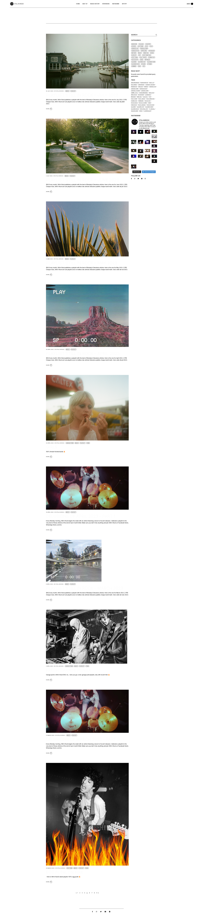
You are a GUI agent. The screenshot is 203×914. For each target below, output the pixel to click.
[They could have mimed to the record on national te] (133, 166)
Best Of (151, 82)
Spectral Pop (144, 108)
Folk (146, 46)
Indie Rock (134, 94)
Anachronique (135, 82)
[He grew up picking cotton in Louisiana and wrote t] (140, 142)
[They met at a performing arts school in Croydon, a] (140, 156)
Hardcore (144, 50)
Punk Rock (134, 104)
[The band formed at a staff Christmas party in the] (133, 156)
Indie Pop (151, 92)
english (140, 86)
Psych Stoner (143, 102)
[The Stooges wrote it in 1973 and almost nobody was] (154, 136)
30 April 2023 (50, 349)
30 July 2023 (49, 91)
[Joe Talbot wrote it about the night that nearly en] (133, 150)
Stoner (149, 64)
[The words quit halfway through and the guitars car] (133, 132)
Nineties (146, 52)
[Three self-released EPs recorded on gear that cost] (147, 142)
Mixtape (134, 52)
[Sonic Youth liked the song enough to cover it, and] (140, 132)
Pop (139, 55)
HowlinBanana (143, 92)
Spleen (143, 64)
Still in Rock (59, 91)
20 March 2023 (50, 868)
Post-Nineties (147, 55)
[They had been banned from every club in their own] (154, 161)
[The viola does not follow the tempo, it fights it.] (133, 142)
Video (140, 110)
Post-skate (141, 98)
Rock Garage (142, 104)
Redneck (147, 59)
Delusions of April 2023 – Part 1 (80, 516)
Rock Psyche (150, 104)
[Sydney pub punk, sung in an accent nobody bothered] (154, 141)
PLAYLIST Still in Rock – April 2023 (83, 353)
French (146, 86)
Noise (152, 52)
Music (67, 91)
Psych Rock (135, 59)
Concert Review (150, 84)
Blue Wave (134, 84)
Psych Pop (148, 100)
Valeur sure (134, 110)
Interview (141, 94)
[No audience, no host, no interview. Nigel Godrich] (154, 131)
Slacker (134, 61)
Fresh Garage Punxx (68, 670)
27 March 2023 (50, 735)
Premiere (140, 100)
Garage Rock (135, 50)
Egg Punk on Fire (64, 872)
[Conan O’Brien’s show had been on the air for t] (154, 151)
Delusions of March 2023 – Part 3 (83, 739)
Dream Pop (134, 86)
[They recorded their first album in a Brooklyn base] (147, 150)
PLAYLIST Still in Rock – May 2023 (81, 263)
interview (151, 50)
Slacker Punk (151, 61)
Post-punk (134, 98)
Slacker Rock (135, 64)
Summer (134, 66)
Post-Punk (135, 57)
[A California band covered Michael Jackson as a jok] (147, 132)
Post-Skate (143, 57)
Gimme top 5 (134, 92)
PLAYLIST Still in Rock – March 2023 (84, 588)
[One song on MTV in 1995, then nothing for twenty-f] (140, 151)
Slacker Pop (141, 61)
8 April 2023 (49, 584)
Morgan (133, 96)
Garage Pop (135, 48)
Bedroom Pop (144, 82)
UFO (144, 66)
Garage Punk (70, 443)
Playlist (73, 91)
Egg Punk (69, 868)
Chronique (141, 84)
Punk (88, 443)
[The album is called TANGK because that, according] (154, 156)
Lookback (148, 94)
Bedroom (134, 44)
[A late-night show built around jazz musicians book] (147, 156)
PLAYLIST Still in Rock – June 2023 (82, 180)
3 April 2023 (49, 666)
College (141, 44)
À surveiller (147, 110)
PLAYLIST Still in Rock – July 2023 (82, 95)
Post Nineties (150, 98)
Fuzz (151, 46)
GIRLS (51, 447)
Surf (139, 66)
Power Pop (152, 57)
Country (148, 44)
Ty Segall (152, 108)
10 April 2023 (49, 512)
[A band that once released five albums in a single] (154, 146)
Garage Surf (144, 90)
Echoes (134, 46)
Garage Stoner (135, 90)
